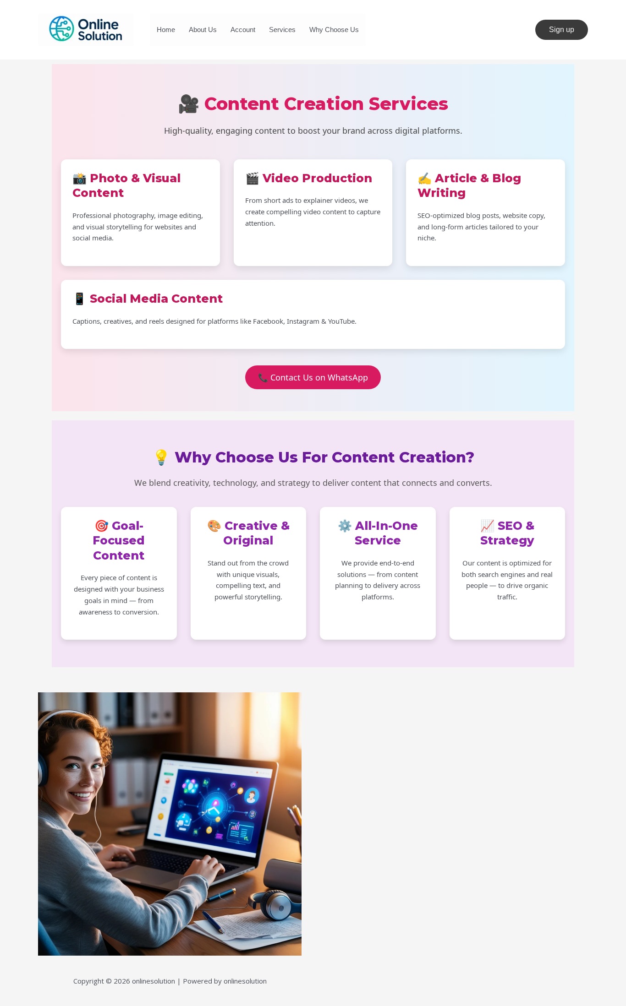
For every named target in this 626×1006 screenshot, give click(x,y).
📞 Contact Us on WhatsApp (313, 377)
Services (282, 29)
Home (166, 29)
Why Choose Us (334, 29)
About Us (203, 29)
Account (243, 29)
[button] (561, 30)
